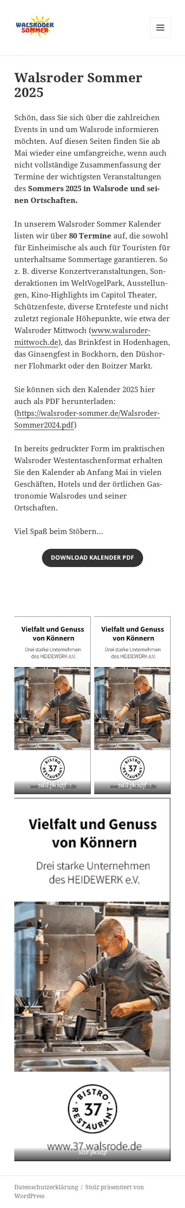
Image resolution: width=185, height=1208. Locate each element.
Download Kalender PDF (92, 557)
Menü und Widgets (160, 37)
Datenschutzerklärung (46, 1187)
